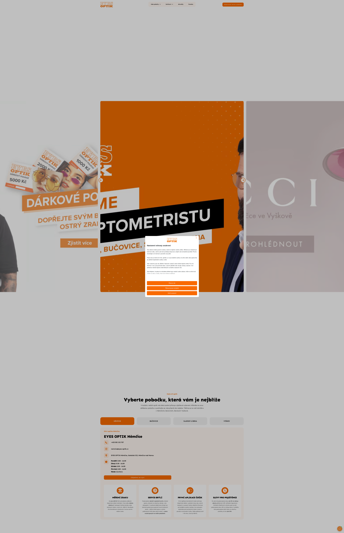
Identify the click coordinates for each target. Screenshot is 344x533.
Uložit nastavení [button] (172, 293)
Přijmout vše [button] (172, 283)
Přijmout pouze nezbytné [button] (172, 288)
